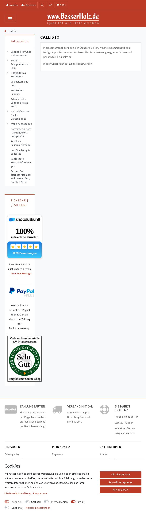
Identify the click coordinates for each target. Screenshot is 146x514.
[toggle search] (42, 5)
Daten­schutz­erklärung (19, 493)
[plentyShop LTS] (73, 18)
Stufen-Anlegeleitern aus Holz (21, 64)
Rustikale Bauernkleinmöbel (21, 143)
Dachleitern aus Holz (19, 83)
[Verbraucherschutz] (24, 358)
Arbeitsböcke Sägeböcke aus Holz (19, 102)
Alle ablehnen (120, 490)
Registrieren (58, 454)
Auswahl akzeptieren (121, 482)
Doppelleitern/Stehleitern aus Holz (21, 53)
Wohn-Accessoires (21, 124)
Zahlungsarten (12, 454)
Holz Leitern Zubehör (17, 92)
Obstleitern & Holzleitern (18, 74)
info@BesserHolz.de (125, 433)
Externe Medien (59, 502)
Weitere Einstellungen (37, 507)
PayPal (80, 502)
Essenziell (16, 502)
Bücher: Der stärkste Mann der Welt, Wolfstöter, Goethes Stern (21, 176)
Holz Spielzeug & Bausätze (20, 151)
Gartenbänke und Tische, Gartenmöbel (20, 115)
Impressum (41, 493)
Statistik (36, 502)
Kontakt (104, 454)
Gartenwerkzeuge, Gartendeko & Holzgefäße (21, 132)
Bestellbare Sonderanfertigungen (21, 162)
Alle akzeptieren (120, 474)
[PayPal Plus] (22, 292)
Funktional (16, 507)
